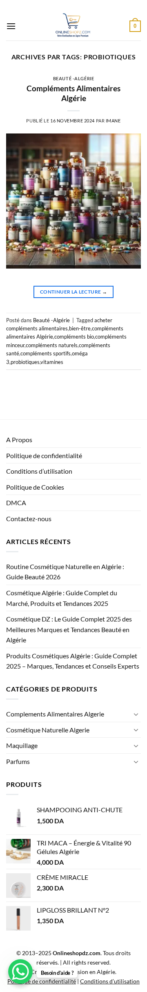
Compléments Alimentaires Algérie (73, 93)
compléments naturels (52, 345)
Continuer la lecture (73, 292)
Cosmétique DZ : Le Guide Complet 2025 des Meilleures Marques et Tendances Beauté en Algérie (69, 629)
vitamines (51, 362)
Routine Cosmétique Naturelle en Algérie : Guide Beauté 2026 (65, 572)
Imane (113, 120)
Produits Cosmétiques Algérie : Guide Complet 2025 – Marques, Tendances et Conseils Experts (72, 661)
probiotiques (25, 362)
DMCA (16, 502)
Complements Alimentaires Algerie (55, 714)
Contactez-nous (28, 518)
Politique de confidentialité (44, 455)
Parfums (18, 761)
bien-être (80, 328)
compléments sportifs (45, 353)
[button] (11, 26)
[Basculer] (136, 714)
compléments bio (74, 336)
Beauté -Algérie (73, 78)
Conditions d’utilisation (39, 471)
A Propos (19, 439)
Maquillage (22, 745)
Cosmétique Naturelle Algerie (47, 730)
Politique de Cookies (35, 487)
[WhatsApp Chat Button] (20, 971)
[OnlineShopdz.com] (72, 26)
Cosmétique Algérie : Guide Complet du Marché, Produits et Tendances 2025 (61, 598)
